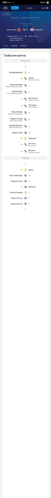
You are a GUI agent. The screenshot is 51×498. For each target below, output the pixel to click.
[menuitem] (18, 8)
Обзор (5, 45)
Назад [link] (7, 14)
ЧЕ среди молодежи (5, 8)
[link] (15, 8)
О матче (23, 45)
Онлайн (14, 45)
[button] (44, 8)
